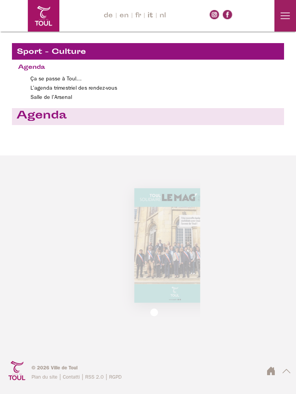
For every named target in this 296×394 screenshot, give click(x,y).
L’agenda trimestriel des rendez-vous (73, 88)
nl (163, 16)
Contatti (71, 377)
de (108, 16)
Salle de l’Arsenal (51, 97)
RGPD (115, 377)
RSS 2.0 (94, 377)
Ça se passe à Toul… (56, 79)
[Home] (29, 16)
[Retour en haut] (286, 373)
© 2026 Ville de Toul (54, 368)
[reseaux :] (214, 14)
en (124, 16)
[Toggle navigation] (285, 16)
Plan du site (44, 377)
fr (138, 16)
